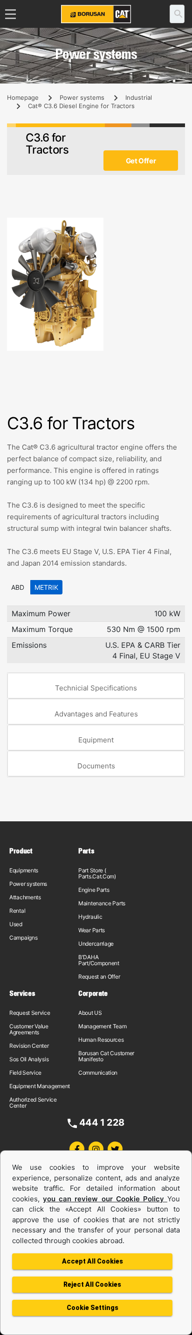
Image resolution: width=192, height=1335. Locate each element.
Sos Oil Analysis (28, 1059)
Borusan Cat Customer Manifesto (106, 1056)
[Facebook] (76, 1149)
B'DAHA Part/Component (98, 960)
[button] (176, 226)
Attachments (25, 897)
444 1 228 (101, 1122)
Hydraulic (90, 916)
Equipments (23, 870)
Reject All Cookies (92, 1284)
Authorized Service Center (33, 1102)
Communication (97, 1072)
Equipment (96, 739)
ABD (17, 587)
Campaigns (23, 937)
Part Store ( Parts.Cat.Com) (97, 873)
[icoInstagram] (96, 1149)
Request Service (29, 1012)
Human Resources (101, 1039)
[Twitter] (115, 1149)
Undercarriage (96, 943)
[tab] (96, 685)
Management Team (102, 1026)
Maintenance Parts (101, 903)
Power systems (82, 97)
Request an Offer (99, 976)
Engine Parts (93, 889)
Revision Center (29, 1045)
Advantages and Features (96, 713)
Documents (96, 765)
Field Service (25, 1072)
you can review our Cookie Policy (105, 1198)
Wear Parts (91, 930)
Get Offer (141, 160)
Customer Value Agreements (28, 1029)
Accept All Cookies (92, 1261)
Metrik (46, 587)
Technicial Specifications (96, 688)
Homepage (23, 97)
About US (90, 1012)
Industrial (138, 97)
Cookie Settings (92, 1307)
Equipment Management (39, 1086)
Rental (17, 910)
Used (15, 924)
